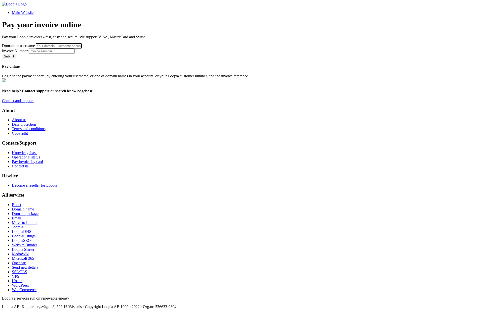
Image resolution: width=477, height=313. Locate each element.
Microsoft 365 (23, 258)
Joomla (17, 227)
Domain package (25, 213)
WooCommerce (24, 290)
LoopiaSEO (21, 240)
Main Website (23, 12)
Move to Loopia (24, 222)
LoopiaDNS (21, 231)
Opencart (19, 263)
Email (16, 218)
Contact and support (18, 101)
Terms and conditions (28, 129)
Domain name (23, 209)
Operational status (26, 157)
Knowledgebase (24, 153)
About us (19, 120)
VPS (15, 276)
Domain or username (18, 46)
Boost (16, 205)
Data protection (24, 124)
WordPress (20, 285)
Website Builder (24, 245)
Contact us (20, 166)
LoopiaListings (24, 236)
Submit (9, 56)
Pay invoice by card (27, 161)
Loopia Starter (23, 249)
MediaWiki (20, 254)
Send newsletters (25, 267)
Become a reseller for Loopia (34, 185)
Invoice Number (15, 51)
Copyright (20, 133)
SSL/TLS (19, 272)
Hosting (18, 281)
